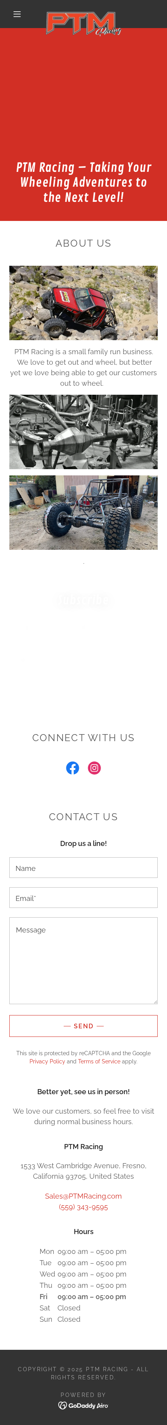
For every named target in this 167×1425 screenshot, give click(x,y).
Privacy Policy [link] (47, 1061)
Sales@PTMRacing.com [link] (83, 1196)
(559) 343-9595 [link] (83, 1207)
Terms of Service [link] (99, 1061)
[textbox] (83, 658)
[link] (84, 14)
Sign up (83, 688)
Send (84, 1026)
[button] (17, 14)
